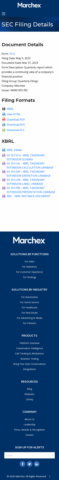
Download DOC (16, 124)
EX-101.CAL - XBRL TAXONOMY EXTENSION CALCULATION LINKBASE (30, 165)
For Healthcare (29, 307)
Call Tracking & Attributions (29, 353)
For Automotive (29, 297)
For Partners (29, 323)
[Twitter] (29, 464)
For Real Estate (29, 312)
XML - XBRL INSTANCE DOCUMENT (29, 196)
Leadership (29, 424)
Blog (29, 388)
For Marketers (29, 266)
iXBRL (10, 109)
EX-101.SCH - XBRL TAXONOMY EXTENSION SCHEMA (26, 157)
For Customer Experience (29, 271)
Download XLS (15, 130)
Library (29, 399)
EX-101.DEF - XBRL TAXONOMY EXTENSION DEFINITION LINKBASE (28, 174)
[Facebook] (22, 464)
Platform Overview (29, 343)
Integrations (29, 369)
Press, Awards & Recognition (29, 429)
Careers (29, 434)
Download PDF (16, 119)
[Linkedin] (36, 464)
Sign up (52, 455)
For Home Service (29, 302)
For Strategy (29, 277)
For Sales (29, 261)
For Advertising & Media (29, 317)
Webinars (29, 394)
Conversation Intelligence (29, 348)
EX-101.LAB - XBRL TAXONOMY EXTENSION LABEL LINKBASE (26, 182)
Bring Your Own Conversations (29, 363)
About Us (29, 419)
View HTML (14, 114)
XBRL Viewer (14, 150)
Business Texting (29, 358)
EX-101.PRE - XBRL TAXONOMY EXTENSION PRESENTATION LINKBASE (31, 190)
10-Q (12, 53)
